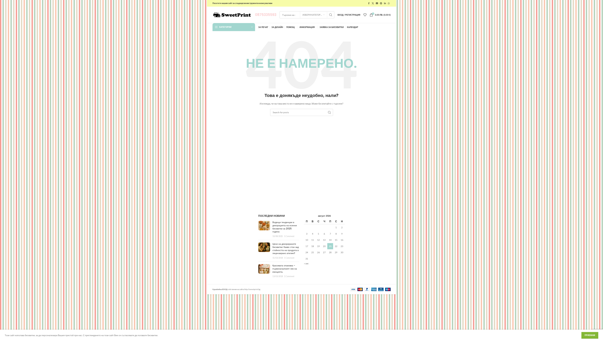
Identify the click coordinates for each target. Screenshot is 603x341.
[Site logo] (232, 14)
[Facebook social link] (369, 3)
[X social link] (373, 3)
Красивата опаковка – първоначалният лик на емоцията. (284, 268)
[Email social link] (377, 3)
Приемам (590, 335)
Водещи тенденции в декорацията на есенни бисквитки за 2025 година (284, 227)
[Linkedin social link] (385, 3)
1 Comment (289, 236)
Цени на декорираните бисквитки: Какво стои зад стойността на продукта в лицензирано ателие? (285, 248)
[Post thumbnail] (264, 229)
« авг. (306, 263)
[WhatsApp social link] (389, 3)
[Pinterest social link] (381, 3)
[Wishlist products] (365, 15)
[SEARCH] (330, 14)
